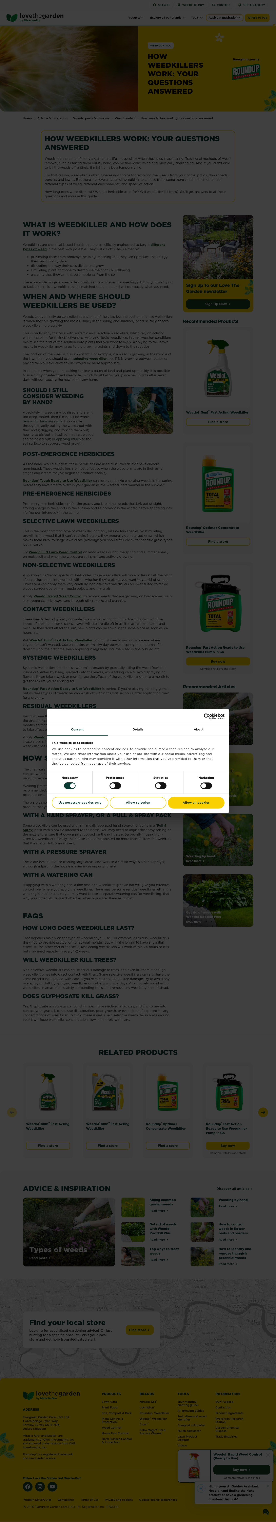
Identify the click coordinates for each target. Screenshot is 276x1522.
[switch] (115, 786)
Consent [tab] (77, 729)
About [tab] (198, 729)
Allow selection (138, 802)
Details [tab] (138, 729)
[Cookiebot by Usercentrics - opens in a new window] (206, 716)
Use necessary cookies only (80, 802)
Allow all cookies (196, 802)
